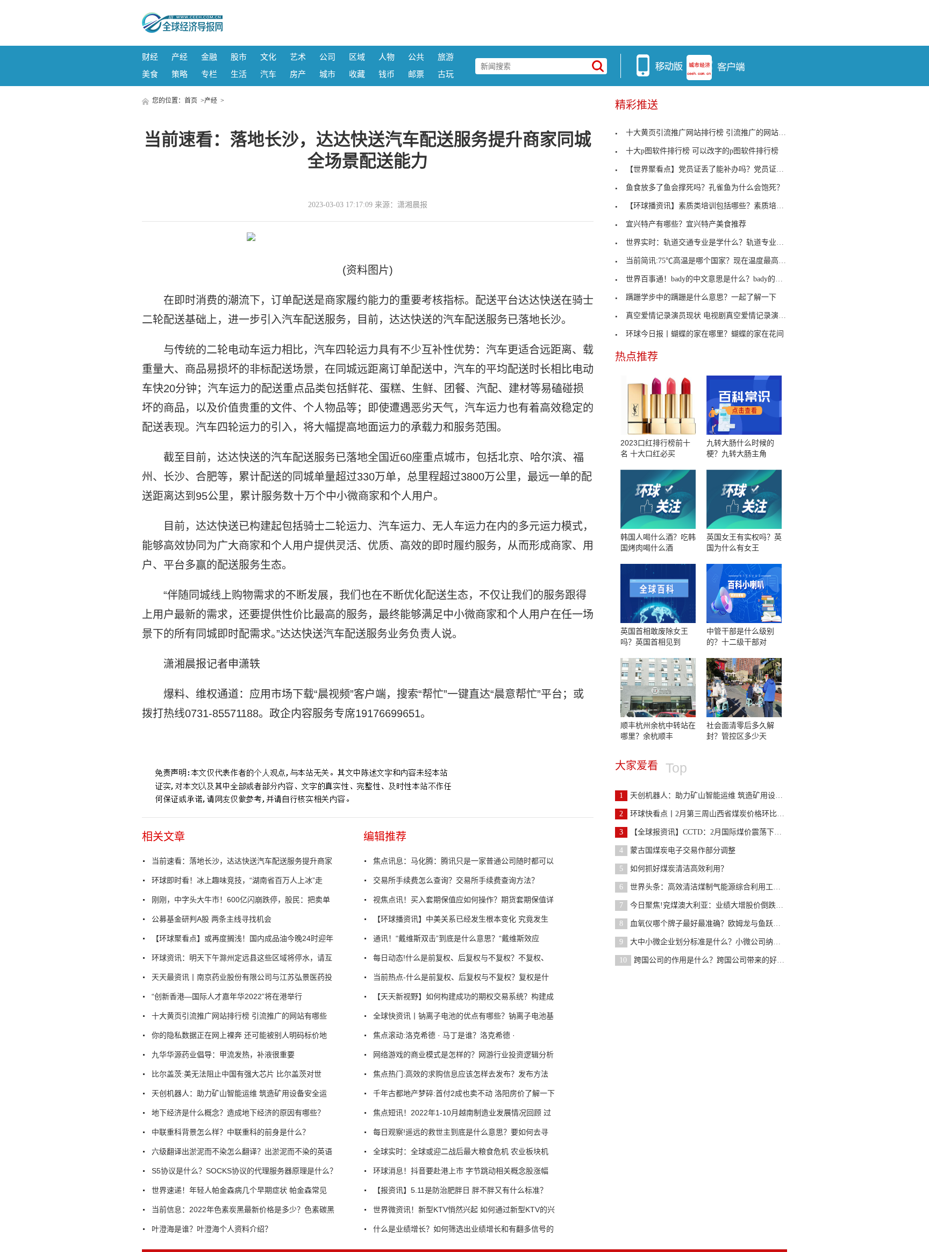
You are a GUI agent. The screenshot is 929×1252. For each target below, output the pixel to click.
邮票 (416, 74)
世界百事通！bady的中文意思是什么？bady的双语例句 (715, 279)
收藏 (357, 74)
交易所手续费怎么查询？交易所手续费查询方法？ (456, 880)
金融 (209, 56)
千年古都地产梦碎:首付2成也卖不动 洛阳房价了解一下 (464, 1093)
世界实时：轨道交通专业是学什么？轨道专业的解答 (712, 242)
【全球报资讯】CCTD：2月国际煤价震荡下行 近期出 (712, 832)
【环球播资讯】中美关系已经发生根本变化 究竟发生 (460, 919)
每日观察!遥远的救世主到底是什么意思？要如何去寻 (460, 1132)
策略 (179, 74)
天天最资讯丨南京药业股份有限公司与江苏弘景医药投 (242, 977)
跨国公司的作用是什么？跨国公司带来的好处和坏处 (713, 960)
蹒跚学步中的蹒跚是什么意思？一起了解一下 (701, 297)
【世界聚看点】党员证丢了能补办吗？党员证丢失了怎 (716, 169)
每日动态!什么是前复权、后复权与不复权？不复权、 (460, 957)
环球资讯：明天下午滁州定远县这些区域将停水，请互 (242, 957)
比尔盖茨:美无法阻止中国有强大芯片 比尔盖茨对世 (236, 1074)
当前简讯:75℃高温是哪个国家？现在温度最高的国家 (713, 261)
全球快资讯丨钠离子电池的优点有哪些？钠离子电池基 (463, 1015)
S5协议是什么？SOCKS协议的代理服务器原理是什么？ (244, 1170)
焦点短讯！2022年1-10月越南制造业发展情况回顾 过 (462, 1112)
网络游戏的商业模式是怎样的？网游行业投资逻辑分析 (463, 1054)
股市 (239, 56)
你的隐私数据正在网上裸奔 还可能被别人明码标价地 (239, 1035)
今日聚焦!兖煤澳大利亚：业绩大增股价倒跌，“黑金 (710, 905)
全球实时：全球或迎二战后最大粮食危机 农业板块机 (460, 1151)
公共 (416, 56)
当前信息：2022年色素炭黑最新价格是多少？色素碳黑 (243, 1209)
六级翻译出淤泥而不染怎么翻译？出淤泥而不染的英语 (242, 1151)
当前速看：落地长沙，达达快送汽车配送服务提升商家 (242, 861)
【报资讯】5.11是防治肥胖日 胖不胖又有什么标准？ (460, 1190)
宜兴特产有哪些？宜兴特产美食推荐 (686, 224)
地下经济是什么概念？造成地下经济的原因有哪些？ (238, 1112)
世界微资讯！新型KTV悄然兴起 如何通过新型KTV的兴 (464, 1209)
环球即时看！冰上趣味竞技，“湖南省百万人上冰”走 (237, 880)
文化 (268, 56)
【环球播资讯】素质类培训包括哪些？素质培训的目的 (716, 206)
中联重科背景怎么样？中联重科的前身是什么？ (231, 1132)
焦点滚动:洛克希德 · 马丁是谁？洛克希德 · (444, 1035)
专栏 (209, 74)
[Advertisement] (505, 21)
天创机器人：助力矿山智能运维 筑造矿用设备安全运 (239, 1093)
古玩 (446, 74)
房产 (298, 74)
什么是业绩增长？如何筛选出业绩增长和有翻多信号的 (463, 1229)
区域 (357, 56)
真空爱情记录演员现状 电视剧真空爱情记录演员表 (710, 316)
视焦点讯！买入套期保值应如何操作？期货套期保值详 (463, 899)
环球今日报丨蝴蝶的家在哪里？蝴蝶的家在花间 (705, 334)
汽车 (268, 74)
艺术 (298, 56)
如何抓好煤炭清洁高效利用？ (673, 869)
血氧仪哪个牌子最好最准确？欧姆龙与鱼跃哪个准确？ (715, 923)
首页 (190, 100)
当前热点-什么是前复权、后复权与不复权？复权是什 (461, 977)
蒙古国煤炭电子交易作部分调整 (677, 850)
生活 (239, 74)
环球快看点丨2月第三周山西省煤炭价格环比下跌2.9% (713, 814)
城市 (327, 74)
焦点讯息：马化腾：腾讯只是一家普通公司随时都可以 (463, 861)
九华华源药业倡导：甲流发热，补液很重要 (223, 1054)
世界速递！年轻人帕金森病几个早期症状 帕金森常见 (239, 1190)
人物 (386, 56)
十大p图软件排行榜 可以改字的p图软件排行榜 (702, 151)
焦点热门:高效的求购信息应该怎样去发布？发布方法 (460, 1074)
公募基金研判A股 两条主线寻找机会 (211, 919)
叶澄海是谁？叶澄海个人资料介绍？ (212, 1229)
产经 (179, 56)
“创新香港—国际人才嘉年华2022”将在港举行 (227, 996)
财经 (150, 56)
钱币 (386, 74)
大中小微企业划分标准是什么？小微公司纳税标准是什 (715, 942)
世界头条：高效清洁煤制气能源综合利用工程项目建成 (715, 887)
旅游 (446, 56)
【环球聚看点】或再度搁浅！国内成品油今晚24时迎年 (242, 938)
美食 (150, 74)
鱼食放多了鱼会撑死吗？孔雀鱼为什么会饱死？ (705, 187)
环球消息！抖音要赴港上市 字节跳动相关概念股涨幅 (460, 1170)
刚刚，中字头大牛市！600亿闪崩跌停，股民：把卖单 (241, 899)
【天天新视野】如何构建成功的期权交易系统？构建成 (463, 996)
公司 (327, 56)
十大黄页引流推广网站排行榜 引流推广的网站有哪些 (239, 1015)
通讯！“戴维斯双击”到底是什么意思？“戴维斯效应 (456, 938)
